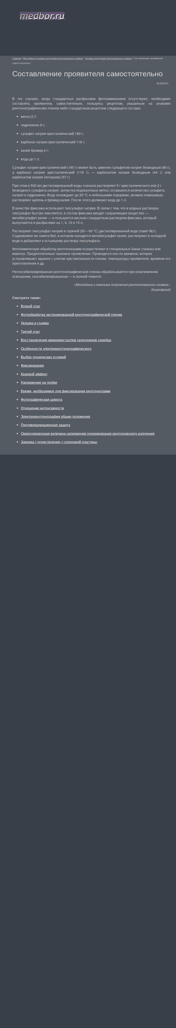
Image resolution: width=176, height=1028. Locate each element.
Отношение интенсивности (42, 408)
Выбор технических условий (43, 356)
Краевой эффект (34, 373)
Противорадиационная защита (45, 424)
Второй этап (30, 306)
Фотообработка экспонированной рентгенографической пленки (71, 314)
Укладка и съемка (35, 322)
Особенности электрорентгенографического (56, 348)
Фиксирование (32, 365)
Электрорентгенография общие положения (55, 416)
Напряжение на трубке (39, 382)
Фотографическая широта (41, 399)
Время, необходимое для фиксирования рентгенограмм (65, 390)
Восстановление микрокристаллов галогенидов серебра (66, 339)
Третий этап (30, 331)
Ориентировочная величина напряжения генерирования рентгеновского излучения (88, 433)
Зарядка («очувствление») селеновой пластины (59, 441)
